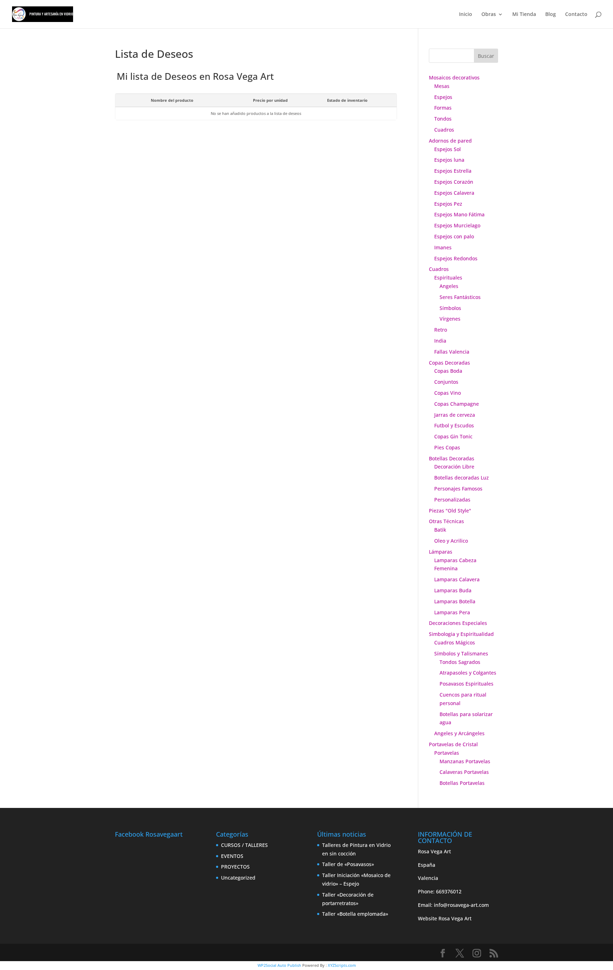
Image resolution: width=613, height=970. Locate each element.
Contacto (576, 14)
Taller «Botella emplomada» (355, 913)
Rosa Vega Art (454, 918)
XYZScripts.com (342, 965)
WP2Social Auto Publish (279, 965)
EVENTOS (232, 856)
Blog (550, 14)
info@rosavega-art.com (461, 905)
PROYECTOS (235, 866)
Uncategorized (238, 877)
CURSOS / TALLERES (244, 845)
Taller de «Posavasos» (348, 864)
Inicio (465, 14)
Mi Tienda (524, 14)
